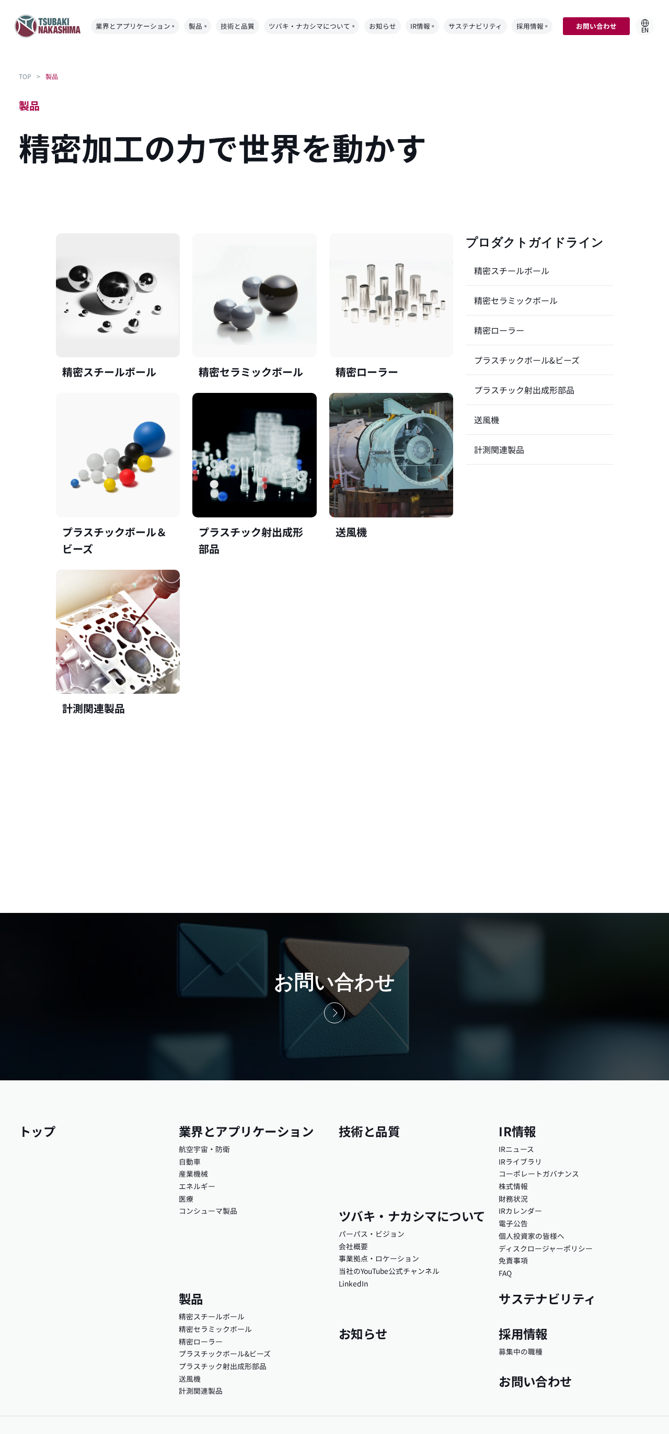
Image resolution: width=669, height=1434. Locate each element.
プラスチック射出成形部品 (524, 389)
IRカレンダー (520, 1210)
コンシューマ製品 (208, 1210)
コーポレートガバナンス (539, 1173)
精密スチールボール (511, 270)
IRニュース (516, 1149)
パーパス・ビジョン (372, 1233)
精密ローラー (499, 330)
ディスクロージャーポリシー (546, 1248)
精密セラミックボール (516, 300)
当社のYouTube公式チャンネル (389, 1271)
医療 (186, 1198)
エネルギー (197, 1186)
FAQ (505, 1273)
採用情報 (530, 26)
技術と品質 (238, 26)
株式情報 (513, 1186)
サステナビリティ (475, 26)
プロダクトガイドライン (535, 242)
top (25, 76)
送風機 (486, 419)
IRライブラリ (520, 1161)
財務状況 (513, 1198)
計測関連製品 (499, 449)
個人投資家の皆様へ (531, 1235)
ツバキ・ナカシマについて (309, 26)
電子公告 (513, 1223)
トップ (37, 1131)
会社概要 (353, 1246)
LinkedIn (353, 1283)
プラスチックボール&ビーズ (527, 360)
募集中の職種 (521, 1351)
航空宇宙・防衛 (204, 1149)
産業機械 (193, 1173)
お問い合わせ (596, 26)
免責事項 (513, 1260)
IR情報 (420, 26)
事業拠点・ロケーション (379, 1258)
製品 (195, 26)
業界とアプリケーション (133, 26)
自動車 (190, 1161)
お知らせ (382, 26)
